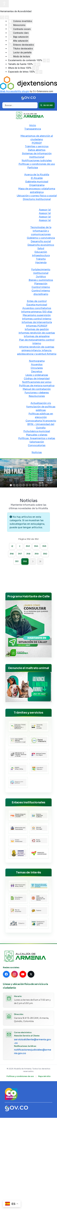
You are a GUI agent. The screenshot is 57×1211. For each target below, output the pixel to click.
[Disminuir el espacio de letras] (37, 72)
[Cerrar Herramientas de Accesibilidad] (7, 17)
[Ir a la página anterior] (20, 546)
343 (28, 546)
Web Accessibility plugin (14, 91)
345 (44, 546)
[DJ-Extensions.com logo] (28, 82)
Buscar (48, 105)
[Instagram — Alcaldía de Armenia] (14, 974)
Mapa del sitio (44, 1076)
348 (28, 553)
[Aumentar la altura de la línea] (37, 68)
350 (45, 553)
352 (25, 561)
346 (12, 553)
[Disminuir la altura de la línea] (33, 68)
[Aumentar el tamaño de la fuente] (38, 64)
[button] (11, 485)
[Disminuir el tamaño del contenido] (44, 60)
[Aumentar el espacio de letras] (40, 72)
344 (36, 546)
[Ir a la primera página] (12, 546)
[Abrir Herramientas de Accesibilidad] (4, 3)
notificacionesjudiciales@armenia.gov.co (32, 1051)
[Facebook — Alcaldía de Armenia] (6, 974)
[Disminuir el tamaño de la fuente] (35, 64)
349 (36, 553)
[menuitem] (32, 125)
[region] (28, 473)
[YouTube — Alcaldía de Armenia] (22, 974)
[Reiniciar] (2, 17)
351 (17, 561)
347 (20, 553)
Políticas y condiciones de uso (20, 1076)
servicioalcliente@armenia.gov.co (32, 1041)
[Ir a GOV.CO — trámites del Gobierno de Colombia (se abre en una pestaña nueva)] (16, 1108)
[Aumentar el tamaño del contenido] (48, 60)
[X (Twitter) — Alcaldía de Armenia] (31, 974)
